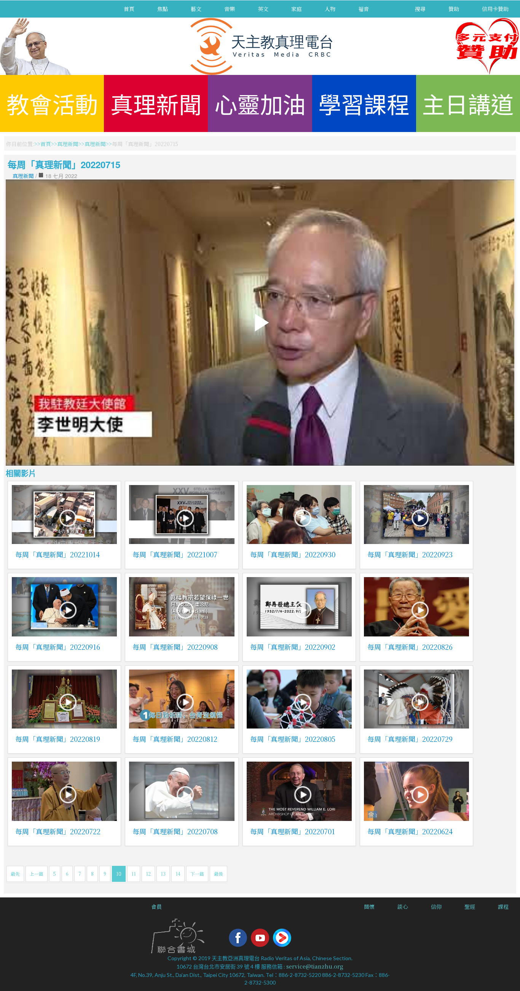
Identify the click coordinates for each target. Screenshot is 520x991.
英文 (263, 9)
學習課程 (364, 103)
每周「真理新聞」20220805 (292, 739)
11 (133, 873)
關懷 (369, 906)
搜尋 (420, 9)
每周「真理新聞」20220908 (175, 647)
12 (148, 873)
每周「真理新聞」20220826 (410, 647)
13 (163, 873)
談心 (402, 906)
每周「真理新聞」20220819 (57, 739)
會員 (156, 906)
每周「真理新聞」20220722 (57, 831)
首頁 (129, 9)
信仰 (436, 906)
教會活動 (52, 103)
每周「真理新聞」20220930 (292, 554)
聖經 (469, 906)
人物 (330, 9)
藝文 (196, 9)
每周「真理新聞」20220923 (410, 554)
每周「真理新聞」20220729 (410, 739)
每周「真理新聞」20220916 (57, 647)
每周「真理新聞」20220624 (410, 831)
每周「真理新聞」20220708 (175, 831)
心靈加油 (260, 103)
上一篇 (36, 873)
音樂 (229, 9)
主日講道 (468, 103)
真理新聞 (156, 103)
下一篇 (197, 873)
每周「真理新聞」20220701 (292, 831)
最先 (15, 873)
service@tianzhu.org (314, 966)
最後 (218, 873)
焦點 (162, 9)
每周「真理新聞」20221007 (174, 554)
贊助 (453, 9)
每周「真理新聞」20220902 (292, 647)
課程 (503, 906)
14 (177, 873)
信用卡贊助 (495, 9)
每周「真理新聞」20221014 (57, 554)
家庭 (296, 9)
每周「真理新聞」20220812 (174, 739)
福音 (363, 9)
